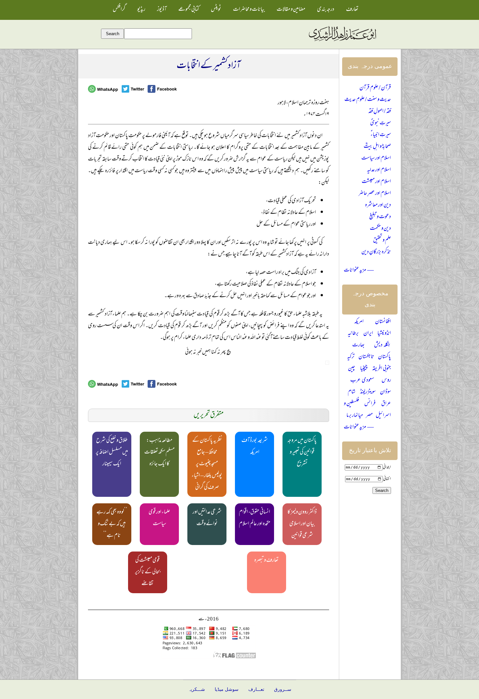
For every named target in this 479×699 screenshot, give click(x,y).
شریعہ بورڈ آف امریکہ (254, 446)
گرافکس (119, 9)
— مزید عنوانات (359, 270)
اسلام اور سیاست (376, 158)
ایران (368, 333)
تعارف (352, 9)
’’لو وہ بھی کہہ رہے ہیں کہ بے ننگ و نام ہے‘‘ (111, 524)
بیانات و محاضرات (249, 9)
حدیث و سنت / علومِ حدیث (367, 99)
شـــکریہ (196, 689)
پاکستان (384, 357)
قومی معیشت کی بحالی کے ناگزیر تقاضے (147, 572)
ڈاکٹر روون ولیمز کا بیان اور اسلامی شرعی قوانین (302, 524)
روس (386, 380)
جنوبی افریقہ (381, 368)
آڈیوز (162, 9)
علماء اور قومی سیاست (159, 518)
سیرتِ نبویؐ (380, 123)
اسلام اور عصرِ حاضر (374, 193)
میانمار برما (354, 415)
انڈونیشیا (384, 333)
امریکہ (359, 322)
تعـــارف (256, 689)
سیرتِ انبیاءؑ (380, 135)
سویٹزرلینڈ (368, 392)
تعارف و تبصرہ (266, 560)
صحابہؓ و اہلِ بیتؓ (377, 146)
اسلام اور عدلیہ (379, 170)
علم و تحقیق (382, 240)
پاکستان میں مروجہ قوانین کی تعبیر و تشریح (302, 452)
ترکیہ (351, 357)
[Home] (342, 41)
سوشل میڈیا (227, 689)
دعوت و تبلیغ (380, 217)
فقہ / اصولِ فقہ (379, 111)
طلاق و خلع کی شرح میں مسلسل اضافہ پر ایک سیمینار (112, 452)
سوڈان (385, 392)
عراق (386, 404)
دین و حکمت (380, 228)
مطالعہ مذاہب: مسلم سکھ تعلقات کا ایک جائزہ (159, 452)
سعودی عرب (362, 380)
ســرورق (282, 689)
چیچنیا (364, 368)
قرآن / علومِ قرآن (375, 88)
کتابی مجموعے (188, 9)
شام (352, 392)
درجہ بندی (325, 9)
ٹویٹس (216, 9)
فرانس (370, 404)
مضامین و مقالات (291, 9)
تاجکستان (366, 357)
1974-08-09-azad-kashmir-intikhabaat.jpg (327, 363)
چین (351, 368)
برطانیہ (353, 333)
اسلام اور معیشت (376, 182)
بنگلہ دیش (382, 345)
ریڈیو (141, 9)
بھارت (358, 345)
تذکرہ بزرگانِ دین (376, 252)
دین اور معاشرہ (378, 205)
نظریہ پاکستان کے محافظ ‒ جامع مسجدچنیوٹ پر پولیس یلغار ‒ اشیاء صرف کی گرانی (207, 464)
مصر (369, 415)
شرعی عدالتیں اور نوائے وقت (207, 518)
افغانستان (383, 322)
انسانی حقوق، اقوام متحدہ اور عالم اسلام (254, 518)
